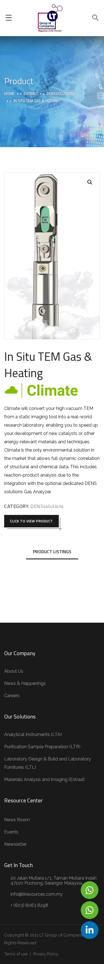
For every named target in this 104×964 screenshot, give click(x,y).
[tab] (52, 552)
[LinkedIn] (89, 930)
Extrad (30, 93)
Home (9, 93)
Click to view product (31, 521)
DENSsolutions (61, 93)
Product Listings (52, 551)
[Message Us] (89, 890)
